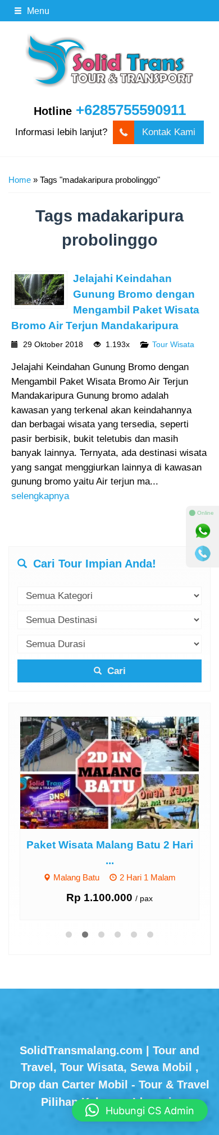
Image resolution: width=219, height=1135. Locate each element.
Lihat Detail (120, 772)
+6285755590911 (131, 110)
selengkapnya (40, 496)
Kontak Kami (168, 132)
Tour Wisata (173, 344)
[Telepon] (203, 553)
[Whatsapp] (203, 531)
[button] (140, 1110)
